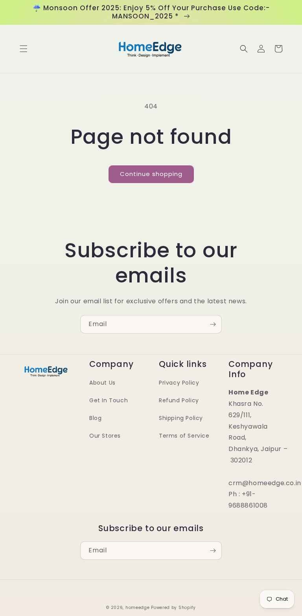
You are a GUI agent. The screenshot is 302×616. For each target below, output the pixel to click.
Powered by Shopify (173, 607)
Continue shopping (151, 174)
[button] (23, 48)
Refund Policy (179, 400)
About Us (102, 383)
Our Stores (105, 436)
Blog (95, 418)
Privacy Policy (179, 383)
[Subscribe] (212, 324)
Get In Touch (108, 400)
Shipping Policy (181, 418)
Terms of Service (184, 436)
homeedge (137, 607)
